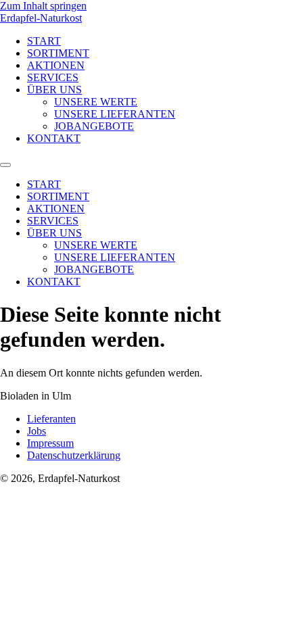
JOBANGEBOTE (94, 126)
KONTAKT (54, 138)
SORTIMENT (58, 53)
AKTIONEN (56, 65)
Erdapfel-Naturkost (41, 18)
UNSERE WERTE (95, 101)
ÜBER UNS (54, 89)
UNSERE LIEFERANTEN (114, 114)
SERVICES (53, 77)
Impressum (50, 443)
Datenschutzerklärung (73, 455)
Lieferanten (51, 419)
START (44, 41)
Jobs (36, 431)
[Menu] (5, 165)
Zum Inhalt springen (43, 5)
